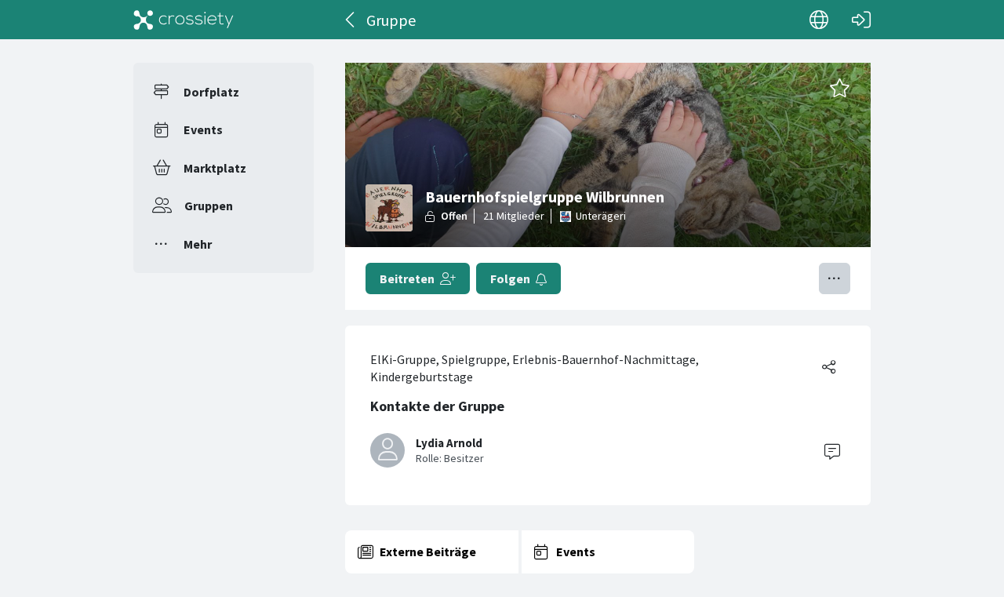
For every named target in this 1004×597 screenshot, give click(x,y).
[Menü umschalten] (834, 278)
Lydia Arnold (449, 442)
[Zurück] (351, 19)
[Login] (861, 19)
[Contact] (832, 450)
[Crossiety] (183, 19)
